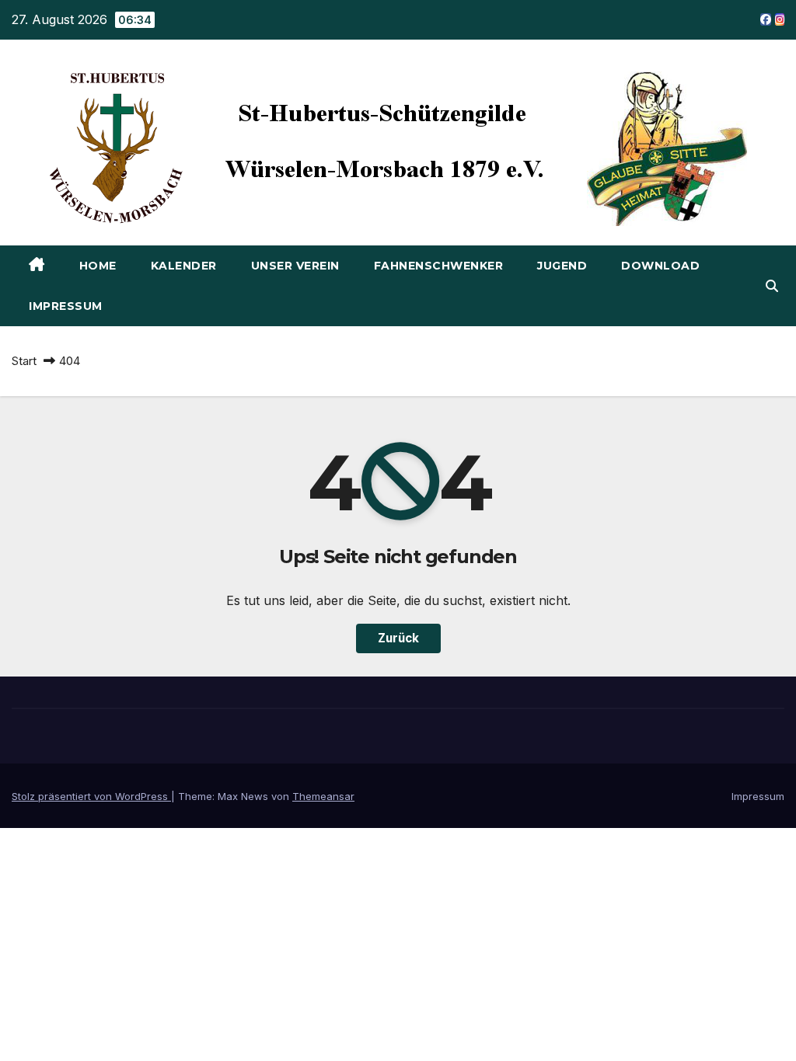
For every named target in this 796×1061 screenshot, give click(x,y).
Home (98, 266)
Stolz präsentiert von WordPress (91, 796)
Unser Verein (295, 266)
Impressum (66, 306)
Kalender (184, 266)
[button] (772, 286)
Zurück (398, 638)
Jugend (562, 266)
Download (660, 266)
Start (24, 360)
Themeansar (323, 796)
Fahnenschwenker (439, 266)
